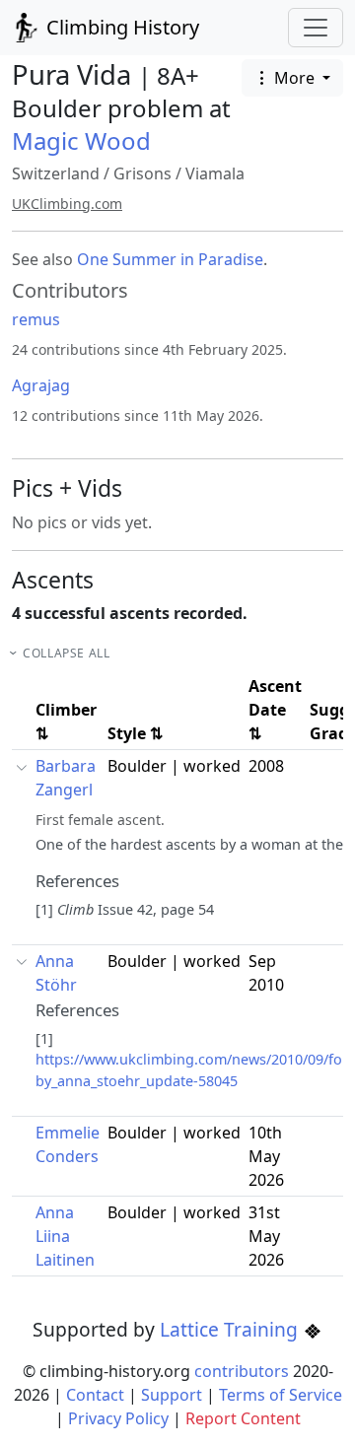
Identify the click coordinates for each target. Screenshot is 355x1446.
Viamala (215, 173)
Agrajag (41, 385)
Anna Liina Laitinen (65, 1236)
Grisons (142, 173)
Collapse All (66, 653)
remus (36, 319)
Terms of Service (280, 1395)
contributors (241, 1371)
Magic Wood (81, 140)
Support (171, 1395)
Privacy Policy (118, 1418)
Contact (95, 1395)
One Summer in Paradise (170, 259)
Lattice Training (231, 1329)
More (294, 78)
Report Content (243, 1418)
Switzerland (56, 173)
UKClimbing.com (67, 203)
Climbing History (120, 27)
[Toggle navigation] (315, 27)
